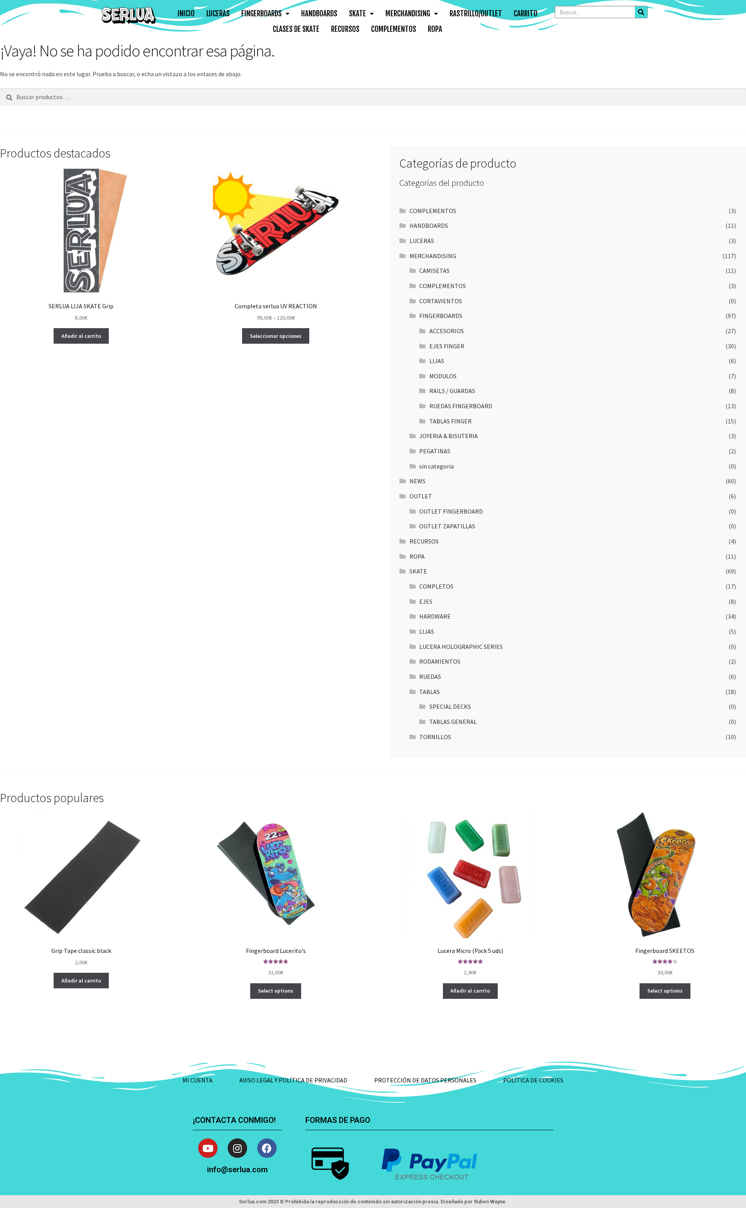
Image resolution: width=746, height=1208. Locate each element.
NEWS (417, 481)
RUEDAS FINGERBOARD (460, 406)
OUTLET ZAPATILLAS (447, 526)
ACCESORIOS (446, 331)
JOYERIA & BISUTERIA (448, 436)
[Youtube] (208, 1148)
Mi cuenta (198, 1080)
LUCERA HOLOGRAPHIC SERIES (461, 646)
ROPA (435, 29)
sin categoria (436, 466)
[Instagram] (237, 1148)
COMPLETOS (436, 586)
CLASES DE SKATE (296, 29)
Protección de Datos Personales (425, 1080)
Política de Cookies (533, 1080)
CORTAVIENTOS (440, 301)
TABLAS (429, 692)
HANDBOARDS (319, 13)
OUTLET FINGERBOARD (451, 511)
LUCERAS (218, 13)
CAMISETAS (434, 270)
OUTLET (421, 496)
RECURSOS (345, 29)
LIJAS (436, 361)
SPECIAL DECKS (450, 706)
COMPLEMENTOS (393, 29)
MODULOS (443, 376)
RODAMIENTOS (439, 661)
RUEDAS (430, 676)
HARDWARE (435, 616)
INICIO (186, 13)
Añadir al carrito (81, 335)
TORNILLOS (435, 737)
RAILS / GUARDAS (452, 391)
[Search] (641, 12)
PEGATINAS (434, 451)
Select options (275, 990)
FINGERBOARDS (261, 13)
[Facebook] (267, 1148)
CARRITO (525, 13)
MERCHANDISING (407, 13)
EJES (425, 601)
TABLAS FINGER (450, 421)
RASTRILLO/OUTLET (476, 13)
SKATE (357, 13)
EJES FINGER (446, 346)
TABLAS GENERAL (453, 721)
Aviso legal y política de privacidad (293, 1080)
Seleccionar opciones (276, 335)
